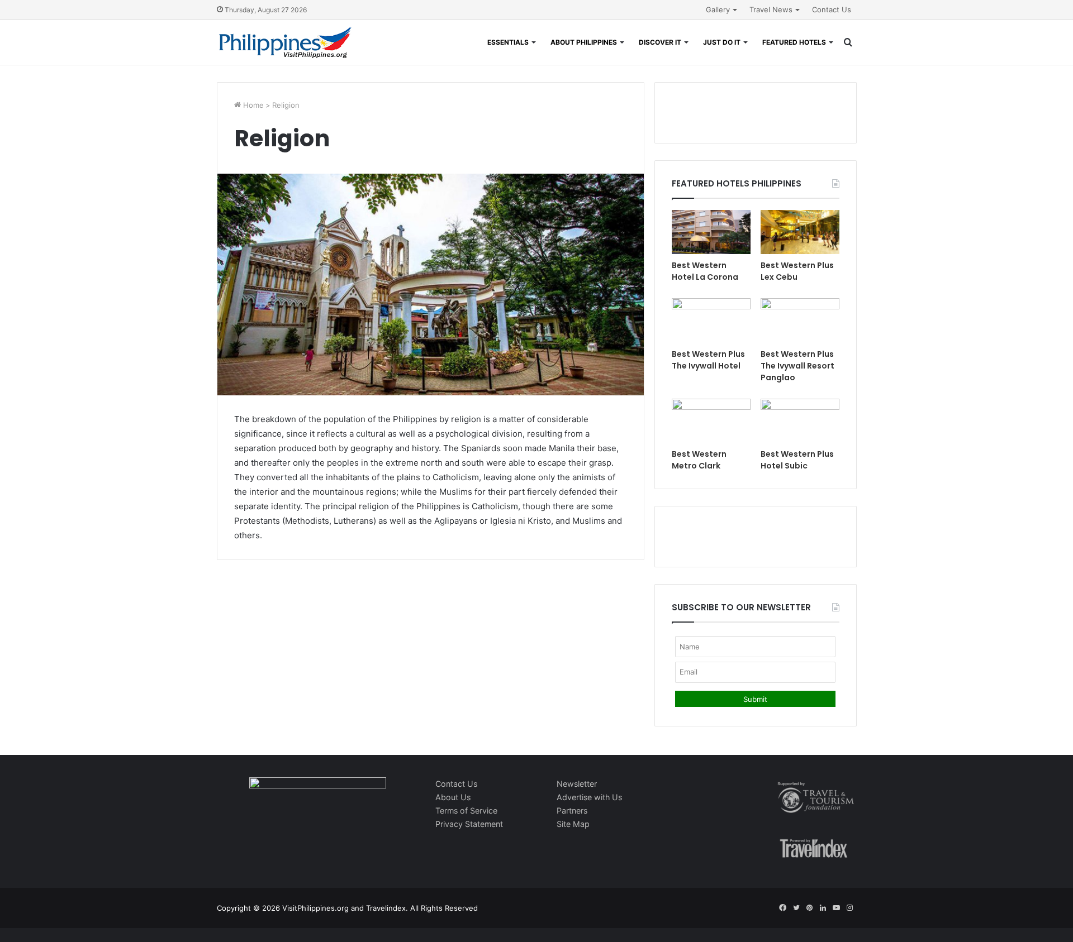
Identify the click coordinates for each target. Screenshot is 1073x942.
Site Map (573, 824)
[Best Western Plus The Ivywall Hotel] (711, 320)
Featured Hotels (794, 42)
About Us (453, 797)
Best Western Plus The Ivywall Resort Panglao (797, 365)
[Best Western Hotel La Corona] (711, 232)
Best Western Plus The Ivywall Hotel (708, 359)
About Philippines (583, 42)
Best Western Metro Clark (699, 459)
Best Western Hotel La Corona (705, 271)
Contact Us (831, 9)
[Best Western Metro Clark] (711, 421)
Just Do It (721, 42)
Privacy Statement (469, 824)
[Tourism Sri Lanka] (285, 42)
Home (252, 105)
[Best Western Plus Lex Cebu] (800, 232)
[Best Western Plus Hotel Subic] (800, 421)
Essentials (508, 42)
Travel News (770, 9)
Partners (572, 810)
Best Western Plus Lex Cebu (797, 271)
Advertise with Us (589, 797)
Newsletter (577, 783)
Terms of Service (466, 810)
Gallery (718, 9)
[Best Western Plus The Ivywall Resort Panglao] (800, 320)
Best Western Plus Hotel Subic (797, 459)
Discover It (660, 42)
